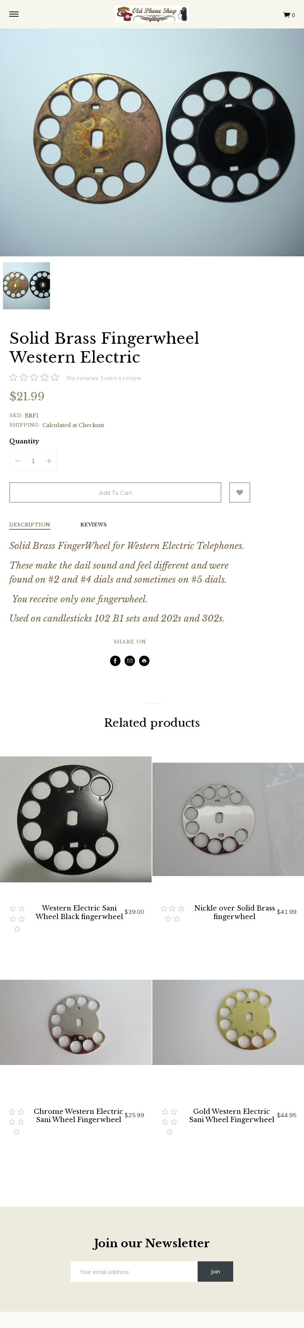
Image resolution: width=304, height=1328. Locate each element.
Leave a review (121, 378)
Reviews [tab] (93, 525)
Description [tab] (29, 525)
